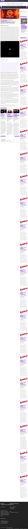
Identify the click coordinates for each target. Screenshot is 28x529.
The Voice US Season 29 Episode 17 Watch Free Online (23, 251)
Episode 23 (7, 65)
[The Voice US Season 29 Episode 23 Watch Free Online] (23, 109)
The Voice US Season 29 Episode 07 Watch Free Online (23, 483)
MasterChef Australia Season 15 (4, 60)
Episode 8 (2, 63)
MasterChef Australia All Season (4, 59)
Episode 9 (4, 63)
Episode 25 (13, 65)
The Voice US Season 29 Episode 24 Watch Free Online (23, 93)
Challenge (16, 6)
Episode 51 (2, 69)
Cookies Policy (21, 528)
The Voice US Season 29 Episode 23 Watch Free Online (23, 115)
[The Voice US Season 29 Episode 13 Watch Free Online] (23, 334)
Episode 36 (10, 67)
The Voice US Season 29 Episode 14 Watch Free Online (23, 318)
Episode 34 (4, 67)
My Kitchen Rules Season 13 (9, 116)
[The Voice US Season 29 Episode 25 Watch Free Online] (23, 64)
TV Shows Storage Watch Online (14, 4)
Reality (10, 6)
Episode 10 (7, 63)
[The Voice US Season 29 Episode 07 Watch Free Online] (23, 477)
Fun (19, 6)
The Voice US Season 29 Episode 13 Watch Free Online (23, 341)
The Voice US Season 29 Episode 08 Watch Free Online (23, 460)
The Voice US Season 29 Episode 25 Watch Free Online (23, 70)
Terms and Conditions (16, 528)
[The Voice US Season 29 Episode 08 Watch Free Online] (23, 453)
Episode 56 (16, 69)
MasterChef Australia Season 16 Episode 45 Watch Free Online (3, 136)
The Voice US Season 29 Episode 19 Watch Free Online (23, 205)
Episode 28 (4, 66)
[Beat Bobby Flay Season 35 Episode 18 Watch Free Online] (16, 111)
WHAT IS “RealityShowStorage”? (9, 528)
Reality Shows (22, 24)
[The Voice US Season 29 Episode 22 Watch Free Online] (23, 131)
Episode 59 (7, 70)
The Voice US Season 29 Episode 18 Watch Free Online (23, 228)
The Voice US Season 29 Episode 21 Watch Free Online (23, 160)
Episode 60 (10, 70)
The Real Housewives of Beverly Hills (23, 26)
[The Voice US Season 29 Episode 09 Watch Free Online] (23, 426)
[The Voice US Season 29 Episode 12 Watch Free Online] (23, 357)
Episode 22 (4, 65)
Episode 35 (7, 67)
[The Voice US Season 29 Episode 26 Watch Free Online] (23, 41)
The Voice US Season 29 (22, 68)
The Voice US (21, 45)
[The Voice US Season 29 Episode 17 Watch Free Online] (23, 244)
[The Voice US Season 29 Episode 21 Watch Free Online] (23, 154)
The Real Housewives (23, 25)
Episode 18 (10, 64)
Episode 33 (2, 67)
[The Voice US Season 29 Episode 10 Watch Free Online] (23, 402)
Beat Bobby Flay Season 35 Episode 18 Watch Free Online (16, 119)
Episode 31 (13, 66)
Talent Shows (21, 44)
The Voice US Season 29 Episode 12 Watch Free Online (23, 363)
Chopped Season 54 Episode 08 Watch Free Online (3, 117)
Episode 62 (16, 70)
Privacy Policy (25, 528)
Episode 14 (18, 63)
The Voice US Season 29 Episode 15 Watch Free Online (23, 296)
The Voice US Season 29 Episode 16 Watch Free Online (23, 273)
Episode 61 (13, 70)
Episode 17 (7, 64)
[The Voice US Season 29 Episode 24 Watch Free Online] (23, 86)
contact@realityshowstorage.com (14, 512)
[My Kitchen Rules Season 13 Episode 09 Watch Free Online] (10, 111)
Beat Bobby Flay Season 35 (16, 115)
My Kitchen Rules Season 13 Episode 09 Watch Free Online (10, 119)
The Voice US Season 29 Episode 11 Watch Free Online (23, 386)
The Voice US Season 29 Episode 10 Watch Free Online (23, 408)
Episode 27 (2, 66)
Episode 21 (2, 65)
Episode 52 (4, 69)
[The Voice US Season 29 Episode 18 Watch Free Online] (23, 222)
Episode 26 (16, 65)
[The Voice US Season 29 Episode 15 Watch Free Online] (23, 289)
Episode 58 (4, 70)
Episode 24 (10, 65)
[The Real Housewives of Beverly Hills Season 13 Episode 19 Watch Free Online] (24, 21)
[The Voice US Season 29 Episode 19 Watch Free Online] (23, 199)
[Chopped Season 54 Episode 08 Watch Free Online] (4, 111)
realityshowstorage (7, 24)
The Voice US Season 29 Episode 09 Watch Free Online (23, 433)
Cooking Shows (15, 116)
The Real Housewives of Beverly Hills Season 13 (23, 28)
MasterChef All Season (3, 58)
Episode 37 (13, 67)
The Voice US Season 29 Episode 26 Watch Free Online (23, 48)
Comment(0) (12, 24)
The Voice (25, 44)
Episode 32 (16, 66)
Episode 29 (7, 66)
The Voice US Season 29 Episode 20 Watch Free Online (23, 183)
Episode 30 (10, 66)
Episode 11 (10, 63)
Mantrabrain (11, 527)
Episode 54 (10, 69)
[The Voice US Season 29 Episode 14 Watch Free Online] (23, 312)
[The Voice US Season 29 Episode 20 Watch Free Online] (23, 176)
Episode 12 (12, 63)
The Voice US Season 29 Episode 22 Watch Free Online (12, 0)
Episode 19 (13, 64)
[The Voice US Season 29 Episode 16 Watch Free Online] (23, 267)
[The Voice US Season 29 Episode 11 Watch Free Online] (23, 379)
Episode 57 (2, 70)
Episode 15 (2, 64)
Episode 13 (15, 63)
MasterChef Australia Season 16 (4, 61)
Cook (3, 6)
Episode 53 (7, 69)
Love (12, 6)
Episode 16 (5, 64)
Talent (6, 6)
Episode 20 (16, 64)
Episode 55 (13, 69)
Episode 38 (16, 67)
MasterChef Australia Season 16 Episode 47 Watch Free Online (17, 136)
